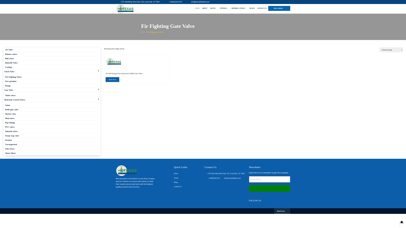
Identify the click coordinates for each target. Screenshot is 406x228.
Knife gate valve (11, 110)
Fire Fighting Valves (13, 77)
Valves (212, 8)
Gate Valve (8, 90)
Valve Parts (9, 149)
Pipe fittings (10, 123)
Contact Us (262, 8)
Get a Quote (278, 8)
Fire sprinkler (11, 81)
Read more (112, 79)
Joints (7, 105)
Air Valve (9, 50)
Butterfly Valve (11, 63)
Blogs (252, 8)
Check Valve (9, 72)
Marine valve (10, 114)
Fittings (223, 8)
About (204, 8)
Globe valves (10, 95)
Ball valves (9, 58)
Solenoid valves (11, 131)
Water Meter (10, 153)
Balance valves (11, 54)
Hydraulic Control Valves (14, 100)
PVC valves (10, 127)
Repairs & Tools (238, 8)
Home (197, 8)
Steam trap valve (12, 136)
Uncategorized (11, 144)
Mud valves (10, 118)
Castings (8, 67)
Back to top (281, 211)
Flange (8, 86)
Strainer (8, 140)
